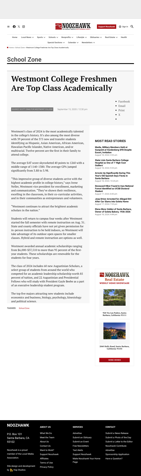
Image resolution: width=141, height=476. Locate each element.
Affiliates (44, 458)
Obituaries (94, 37)
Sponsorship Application (117, 454)
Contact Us (45, 446)
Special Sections (55, 42)
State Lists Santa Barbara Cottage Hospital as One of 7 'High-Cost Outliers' (112, 163)
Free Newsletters (81, 446)
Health (124, 37)
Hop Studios (17, 470)
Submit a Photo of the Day (118, 437)
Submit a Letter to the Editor (119, 441)
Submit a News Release (116, 433)
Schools (52, 37)
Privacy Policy (47, 467)
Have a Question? (114, 458)
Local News (26, 37)
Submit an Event (81, 441)
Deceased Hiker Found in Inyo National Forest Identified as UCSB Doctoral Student (114, 188)
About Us (44, 441)
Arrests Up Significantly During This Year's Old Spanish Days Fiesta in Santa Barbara (112, 176)
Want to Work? (47, 450)
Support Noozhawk (106, 27)
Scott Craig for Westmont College (36, 109)
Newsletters (87, 42)
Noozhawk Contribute (115, 446)
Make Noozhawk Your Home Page (86, 460)
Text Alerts (78, 450)
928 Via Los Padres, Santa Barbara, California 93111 (114, 313)
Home (14, 37)
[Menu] (8, 26)
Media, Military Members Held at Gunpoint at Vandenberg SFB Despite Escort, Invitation (113, 150)
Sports (40, 37)
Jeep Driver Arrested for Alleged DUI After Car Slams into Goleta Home (113, 200)
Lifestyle (80, 37)
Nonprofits (66, 37)
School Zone (20, 48)
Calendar (72, 42)
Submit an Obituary (82, 437)
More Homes (114, 360)
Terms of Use (46, 462)
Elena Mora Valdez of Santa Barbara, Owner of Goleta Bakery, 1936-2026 (113, 210)
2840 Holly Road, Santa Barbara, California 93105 (114, 347)
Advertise (77, 433)
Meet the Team (47, 437)
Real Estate (110, 37)
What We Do (46, 433)
